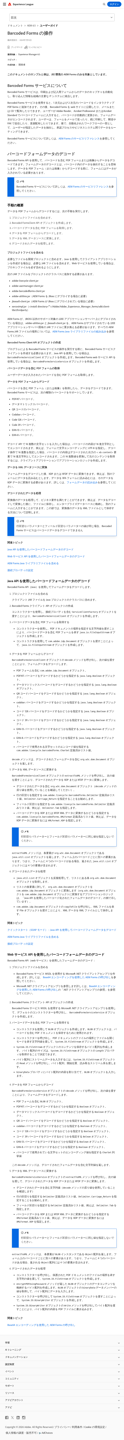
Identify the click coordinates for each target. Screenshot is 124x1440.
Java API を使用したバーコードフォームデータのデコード (40, 549)
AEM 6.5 (31, 25)
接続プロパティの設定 (20, 570)
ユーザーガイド (49, 25)
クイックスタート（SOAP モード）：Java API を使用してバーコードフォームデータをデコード (61, 929)
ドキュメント (15, 25)
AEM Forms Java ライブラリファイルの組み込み (79, 331)
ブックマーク (17, 47)
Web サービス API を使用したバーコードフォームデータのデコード (46, 556)
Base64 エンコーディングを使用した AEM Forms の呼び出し (77, 977)
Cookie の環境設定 (94, 1427)
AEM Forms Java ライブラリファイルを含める (33, 563)
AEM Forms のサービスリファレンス (79, 138)
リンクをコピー (35, 47)
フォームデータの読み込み (82, 482)
